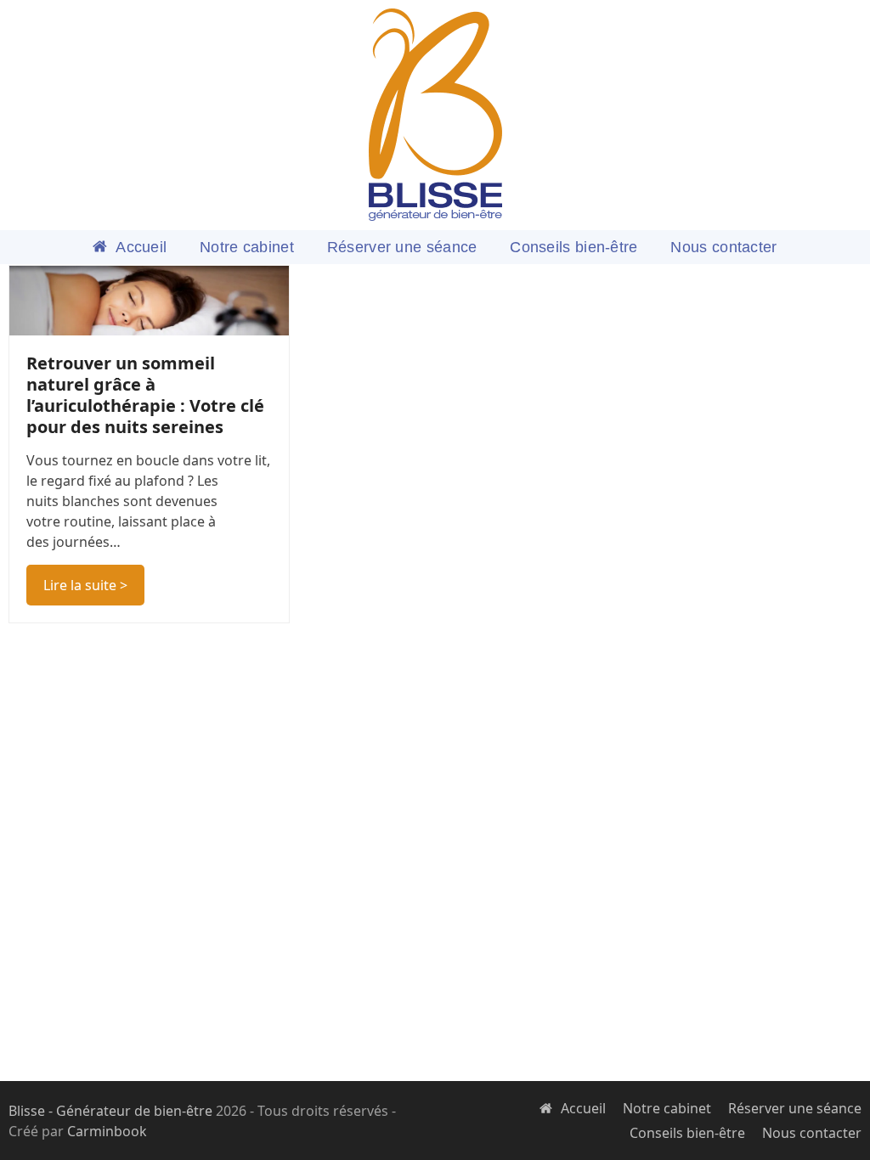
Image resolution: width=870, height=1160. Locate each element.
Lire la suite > (85, 585)
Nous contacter (812, 1132)
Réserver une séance (795, 1108)
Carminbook (107, 1131)
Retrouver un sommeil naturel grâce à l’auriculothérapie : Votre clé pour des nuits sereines (145, 395)
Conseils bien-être (687, 1132)
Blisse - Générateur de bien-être (110, 1110)
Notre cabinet (667, 1108)
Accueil (583, 1108)
